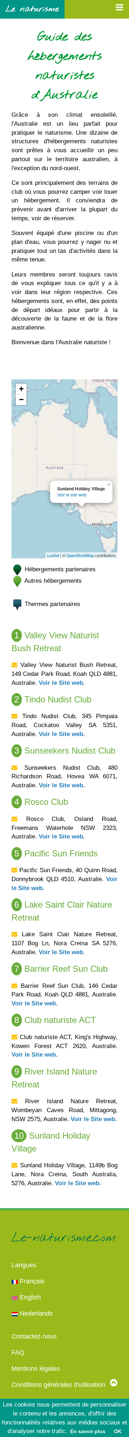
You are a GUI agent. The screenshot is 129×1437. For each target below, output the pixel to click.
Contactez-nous (34, 1336)
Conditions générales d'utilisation (58, 1384)
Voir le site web (72, 494)
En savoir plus (87, 1431)
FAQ (17, 1352)
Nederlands (35, 1313)
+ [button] (21, 388)
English (29, 1297)
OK (117, 1431)
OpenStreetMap (80, 555)
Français (31, 1281)
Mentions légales (35, 1368)
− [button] (21, 399)
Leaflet (53, 555)
